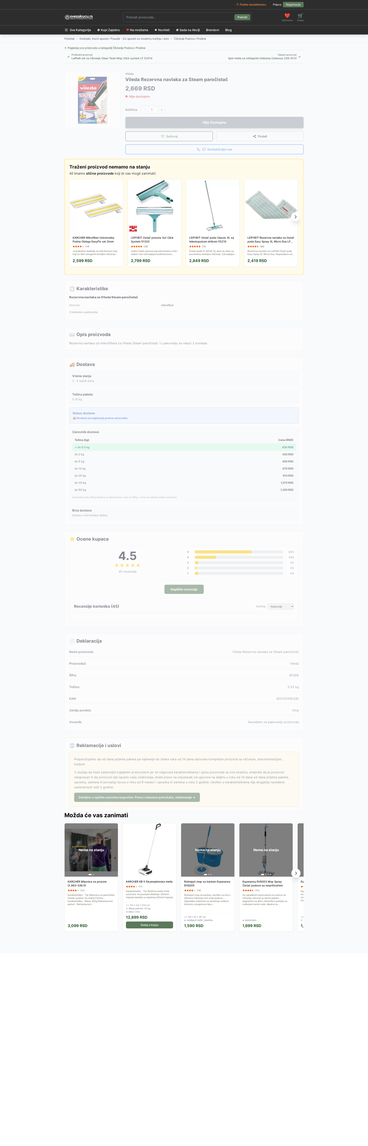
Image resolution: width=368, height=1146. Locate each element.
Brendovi (212, 30)
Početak (69, 38)
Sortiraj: (261, 606)
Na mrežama (139, 30)
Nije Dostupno (214, 122)
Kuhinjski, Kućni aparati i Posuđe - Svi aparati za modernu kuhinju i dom (124, 38)
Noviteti (164, 30)
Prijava (277, 4)
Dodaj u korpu (149, 925)
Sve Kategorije (80, 30)
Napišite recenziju (184, 589)
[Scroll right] (295, 216)
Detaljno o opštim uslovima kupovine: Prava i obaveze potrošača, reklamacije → (137, 797)
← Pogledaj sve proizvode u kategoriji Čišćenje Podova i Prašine (104, 47)
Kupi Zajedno (110, 30)
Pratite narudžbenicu (253, 4)
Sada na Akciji (190, 30)
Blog (228, 30)
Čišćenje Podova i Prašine (190, 38)
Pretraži (242, 17)
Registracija (293, 4)
